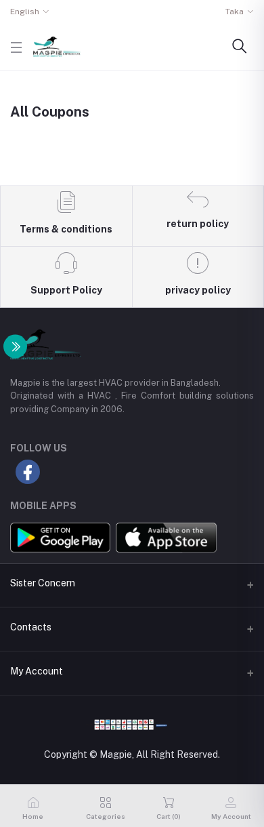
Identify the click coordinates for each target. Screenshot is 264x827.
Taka (234, 11)
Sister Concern (42, 583)
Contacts (30, 627)
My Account (36, 671)
